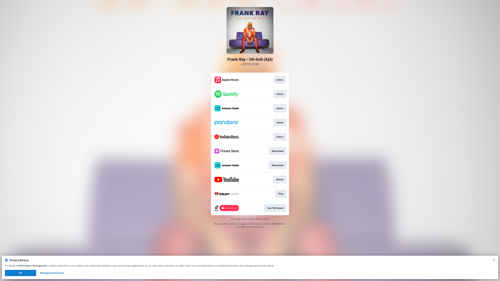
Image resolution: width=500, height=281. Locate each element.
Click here (277, 223)
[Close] (494, 260)
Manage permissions (52, 273)
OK (20, 273)
